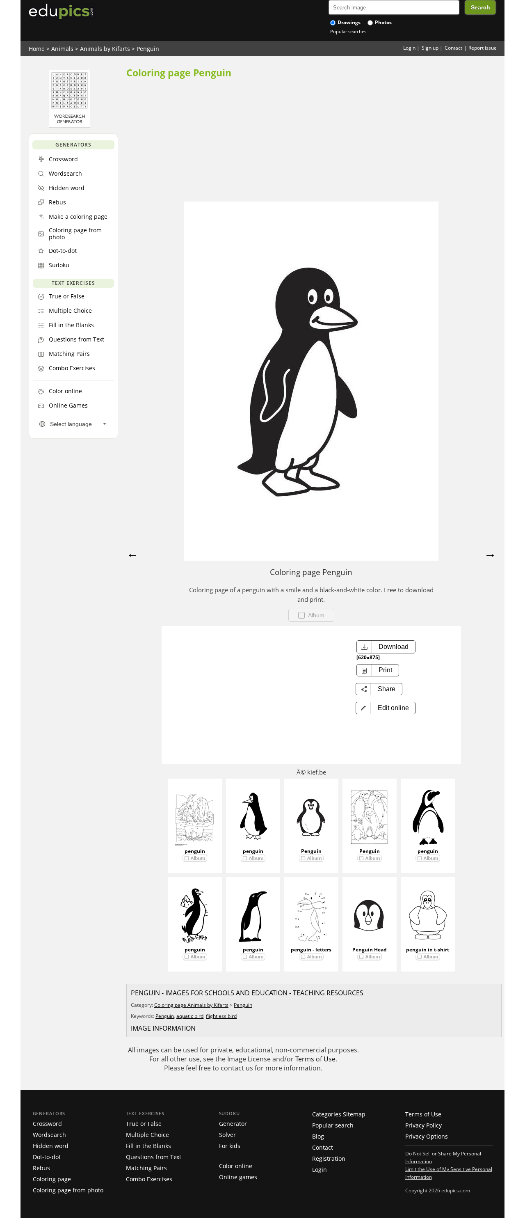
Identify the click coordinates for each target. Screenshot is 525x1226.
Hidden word (50, 1146)
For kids (229, 1146)
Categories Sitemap (338, 1114)
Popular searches (348, 31)
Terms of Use (315, 1058)
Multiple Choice (147, 1135)
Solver (227, 1135)
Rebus (41, 1168)
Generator (233, 1123)
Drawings (348, 22)
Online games (238, 1177)
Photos (383, 22)
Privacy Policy (423, 1125)
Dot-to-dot (47, 1157)
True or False (144, 1123)
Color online (235, 1166)
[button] (386, 708)
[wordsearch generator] (69, 126)
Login (409, 47)
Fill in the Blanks (148, 1146)
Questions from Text (153, 1157)
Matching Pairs (146, 1168)
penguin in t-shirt (427, 949)
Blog (318, 1136)
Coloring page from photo (68, 1190)
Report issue (482, 47)
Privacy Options (426, 1136)
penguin (195, 851)
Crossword (47, 1123)
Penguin (148, 49)
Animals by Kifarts (105, 49)
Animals (62, 49)
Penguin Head (369, 949)
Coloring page (52, 1179)
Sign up (430, 47)
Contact (453, 47)
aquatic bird (189, 1016)
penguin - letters (311, 949)
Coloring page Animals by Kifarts (191, 1004)
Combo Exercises (149, 1179)
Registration (328, 1158)
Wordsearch (49, 1135)
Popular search (333, 1125)
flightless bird (221, 1016)
